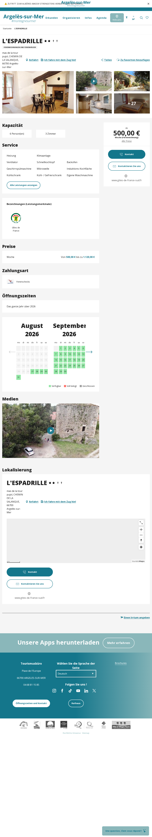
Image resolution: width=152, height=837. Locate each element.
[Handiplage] (37, 724)
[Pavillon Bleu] (50, 724)
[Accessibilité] (126, 17)
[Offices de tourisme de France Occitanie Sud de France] (84, 724)
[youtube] (50, 430)
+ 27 (132, 103)
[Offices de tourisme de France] (103, 724)
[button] (141, 17)
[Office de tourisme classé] (63, 724)
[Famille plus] (23, 724)
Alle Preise (127, 141)
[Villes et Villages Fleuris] (121, 724)
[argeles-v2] (23, 18)
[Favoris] (147, 18)
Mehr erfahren (118, 643)
